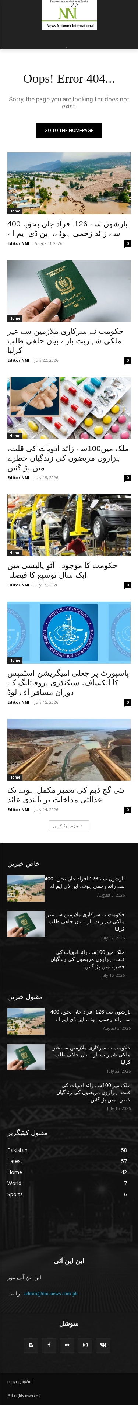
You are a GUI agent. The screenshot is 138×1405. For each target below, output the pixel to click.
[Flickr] (67, 1345)
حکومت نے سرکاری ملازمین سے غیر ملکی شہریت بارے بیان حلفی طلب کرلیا (65, 340)
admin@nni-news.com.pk (51, 1294)
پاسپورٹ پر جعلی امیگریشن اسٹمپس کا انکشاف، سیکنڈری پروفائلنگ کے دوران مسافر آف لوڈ (68, 682)
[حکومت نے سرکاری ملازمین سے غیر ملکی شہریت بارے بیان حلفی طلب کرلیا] (69, 291)
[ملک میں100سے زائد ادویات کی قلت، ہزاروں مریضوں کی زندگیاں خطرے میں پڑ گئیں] (69, 408)
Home (15, 211)
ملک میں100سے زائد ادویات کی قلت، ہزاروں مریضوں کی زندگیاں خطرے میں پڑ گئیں (68, 458)
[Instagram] (85, 1345)
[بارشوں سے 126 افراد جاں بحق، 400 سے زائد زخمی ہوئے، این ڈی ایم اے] (69, 183)
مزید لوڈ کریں (65, 826)
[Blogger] (31, 1345)
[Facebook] (49, 1345)
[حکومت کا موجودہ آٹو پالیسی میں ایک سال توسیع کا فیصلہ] (69, 525)
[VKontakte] (103, 1345)
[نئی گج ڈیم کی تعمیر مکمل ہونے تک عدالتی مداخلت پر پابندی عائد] (69, 750)
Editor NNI (18, 243)
